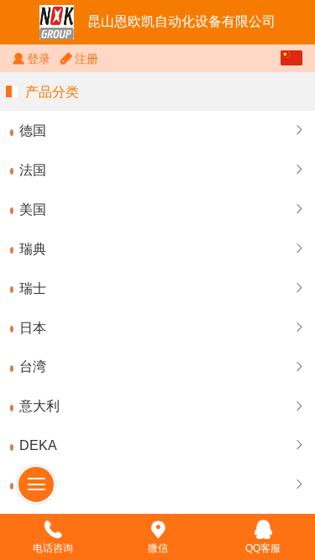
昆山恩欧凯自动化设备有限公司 (181, 21)
